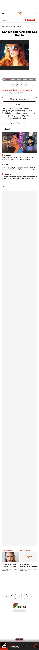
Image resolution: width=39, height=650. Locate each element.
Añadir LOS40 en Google (21, 99)
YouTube (19, 578)
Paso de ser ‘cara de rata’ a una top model (9, 565)
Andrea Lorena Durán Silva (23, 90)
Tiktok (11, 578)
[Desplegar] (19, 639)
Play (36, 646)
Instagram (15, 578)
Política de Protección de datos (24, 595)
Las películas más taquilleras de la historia (28, 565)
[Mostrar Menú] (3, 13)
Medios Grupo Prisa (19, 610)
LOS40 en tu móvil (19, 599)
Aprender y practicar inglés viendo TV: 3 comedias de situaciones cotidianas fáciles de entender (19, 177)
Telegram (26, 85)
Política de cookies (11, 597)
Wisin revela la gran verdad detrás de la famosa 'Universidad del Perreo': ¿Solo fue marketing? (18, 168)
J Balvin (4, 186)
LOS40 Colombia (19, 13)
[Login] (36, 13)
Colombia (5, 20)
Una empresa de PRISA (19, 606)
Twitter (17, 85)
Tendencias (18, 27)
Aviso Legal (9, 595)
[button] (2, 72)
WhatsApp (22, 85)
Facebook (13, 85)
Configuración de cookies (26, 597)
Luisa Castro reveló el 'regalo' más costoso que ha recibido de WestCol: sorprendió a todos (19, 158)
